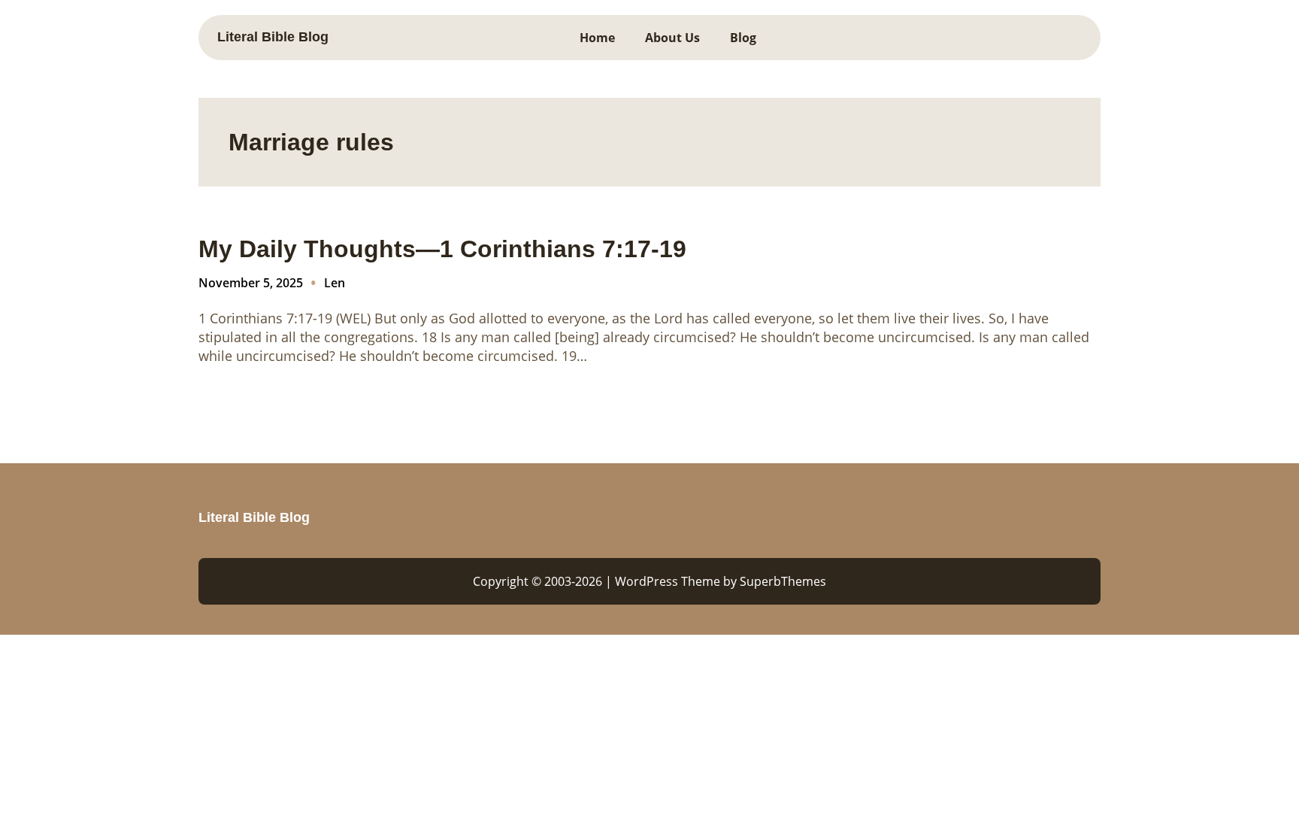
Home (597, 37)
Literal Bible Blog (273, 36)
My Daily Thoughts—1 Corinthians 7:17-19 (442, 248)
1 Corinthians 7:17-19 (265, 318)
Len (334, 282)
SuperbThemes (783, 581)
